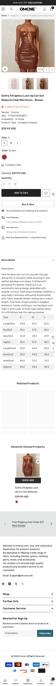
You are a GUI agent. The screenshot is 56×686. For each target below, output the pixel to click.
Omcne (15, 112)
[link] (14, 428)
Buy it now (28, 204)
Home (4, 15)
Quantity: (6, 178)
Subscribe (45, 633)
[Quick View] (38, 461)
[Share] (52, 194)
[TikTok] (9, 584)
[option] (28, 45)
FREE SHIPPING (35, 3)
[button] (46, 69)
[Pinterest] (3, 584)
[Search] (11, 9)
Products (14, 15)
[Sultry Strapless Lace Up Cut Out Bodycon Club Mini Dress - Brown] (28, 465)
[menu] (3, 9)
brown (16, 501)
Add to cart (21, 192)
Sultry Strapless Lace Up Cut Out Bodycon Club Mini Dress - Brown (28, 490)
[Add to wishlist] (46, 193)
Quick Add (28, 480)
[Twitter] (22, 584)
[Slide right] (51, 523)
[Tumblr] (16, 584)
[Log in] (44, 9)
